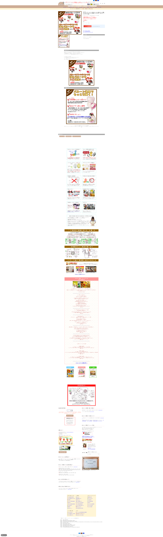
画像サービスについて (78, 506)
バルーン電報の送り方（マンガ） (71, 498)
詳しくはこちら (69, 415)
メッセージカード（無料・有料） (80, 502)
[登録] (98, 454)
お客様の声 (91, 7)
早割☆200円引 (64, 7)
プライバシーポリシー (90, 498)
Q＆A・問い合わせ (70, 505)
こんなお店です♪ (90, 499)
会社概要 (96, 7)
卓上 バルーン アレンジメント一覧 (76, 136)
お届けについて (78, 499)
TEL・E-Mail (83, 431)
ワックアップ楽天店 (89, 437)
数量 (83, 21)
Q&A (93, 7)
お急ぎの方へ (69, 502)
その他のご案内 (99, 7)
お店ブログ (89, 502)
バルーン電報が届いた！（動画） (71, 513)
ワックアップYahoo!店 (84, 437)
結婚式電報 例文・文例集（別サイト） (80, 513)
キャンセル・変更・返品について (80, 505)
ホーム (84, 30)
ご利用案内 (88, 7)
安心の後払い (69, 499)
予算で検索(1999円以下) (87, 31)
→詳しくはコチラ (92, 411)
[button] (101, 3)
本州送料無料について (78, 498)
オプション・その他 (87, 30)
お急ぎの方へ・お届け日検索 (79, 7)
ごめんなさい (84, 7)
